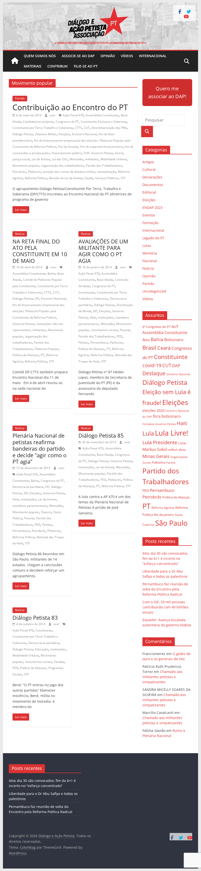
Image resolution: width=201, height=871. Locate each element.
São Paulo (171, 523)
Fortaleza (148, 424)
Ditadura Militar (46, 134)
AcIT (175, 326)
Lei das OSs (60, 159)
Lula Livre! (171, 433)
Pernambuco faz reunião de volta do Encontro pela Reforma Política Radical (165, 589)
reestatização (106, 172)
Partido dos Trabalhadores (104, 165)
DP (37, 298)
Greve (119, 153)
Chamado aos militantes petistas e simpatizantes (162, 676)
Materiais (32, 66)
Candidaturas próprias (38, 122)
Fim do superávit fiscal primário (101, 147)
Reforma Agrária (162, 507)
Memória (149, 253)
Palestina (158, 462)
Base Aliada (105, 280)
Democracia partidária (28, 487)
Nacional (149, 260)
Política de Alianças (26, 355)
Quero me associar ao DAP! (167, 92)
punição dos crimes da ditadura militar (69, 172)
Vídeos (127, 56)
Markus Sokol (154, 449)
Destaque (153, 373)
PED (119, 336)
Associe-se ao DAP (78, 56)
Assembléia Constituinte (102, 115)
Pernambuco (99, 342)
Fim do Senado (68, 147)
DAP (176, 365)
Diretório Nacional (178, 374)
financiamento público (67, 153)
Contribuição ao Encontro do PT (70, 107)
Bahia (51, 273)
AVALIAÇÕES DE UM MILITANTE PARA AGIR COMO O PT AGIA (103, 251)
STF (123, 178)
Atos (146, 339)
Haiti (93, 317)
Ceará (164, 348)
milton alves (177, 449)
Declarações (152, 177)
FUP (86, 153)
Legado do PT (153, 238)
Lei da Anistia (41, 159)
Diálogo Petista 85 (101, 435)
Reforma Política (36, 178)
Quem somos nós (40, 56)
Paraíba (59, 662)
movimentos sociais (104, 330)
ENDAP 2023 (152, 207)
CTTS (78, 128)
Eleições (64, 134)
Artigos (148, 162)
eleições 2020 (153, 410)
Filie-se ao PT (86, 66)
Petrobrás (19, 172)
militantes (92, 159)
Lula (148, 433)
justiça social (21, 159)
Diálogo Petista (23, 134)
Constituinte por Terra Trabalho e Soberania (43, 128)
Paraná (125, 330)
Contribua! (57, 66)
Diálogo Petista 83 (35, 617)
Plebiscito (34, 172)
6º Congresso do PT (156, 326)
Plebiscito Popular (47, 349)
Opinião (107, 56)
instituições (105, 317)
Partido (20, 98)
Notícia (20, 234)
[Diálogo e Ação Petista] (100, 5)
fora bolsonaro (167, 416)
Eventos (148, 215)
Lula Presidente (159, 442)
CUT (87, 128)
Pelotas (83, 342)
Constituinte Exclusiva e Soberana (104, 122)
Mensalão (76, 159)
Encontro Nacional (84, 134)
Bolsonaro (173, 339)
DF (47, 487)
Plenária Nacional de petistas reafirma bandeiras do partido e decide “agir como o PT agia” (39, 448)
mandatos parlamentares (30, 506)
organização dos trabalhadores (62, 165)
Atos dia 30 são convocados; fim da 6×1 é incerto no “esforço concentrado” (165, 558)
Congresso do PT (67, 122)
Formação (150, 222)
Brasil (149, 347)
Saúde (89, 178)
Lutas (146, 245)
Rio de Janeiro (164, 514)
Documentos (152, 184)
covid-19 (151, 365)
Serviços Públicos (107, 178)
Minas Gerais (155, 456)
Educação (41, 649)
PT (42, 355)
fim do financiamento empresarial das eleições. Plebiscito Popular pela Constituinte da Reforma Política (38, 311)
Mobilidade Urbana (113, 159)
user (53, 115)
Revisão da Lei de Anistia (66, 178)
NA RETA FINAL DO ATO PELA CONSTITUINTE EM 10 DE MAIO (40, 251)
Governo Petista (102, 153)
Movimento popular (26, 165)
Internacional (152, 56)
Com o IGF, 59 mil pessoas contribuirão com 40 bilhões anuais (165, 607)
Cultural (149, 169)
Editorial (149, 192)
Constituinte (86, 292)
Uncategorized (154, 291)
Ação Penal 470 (73, 115)
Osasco (46, 512)
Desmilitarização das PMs (109, 128)
